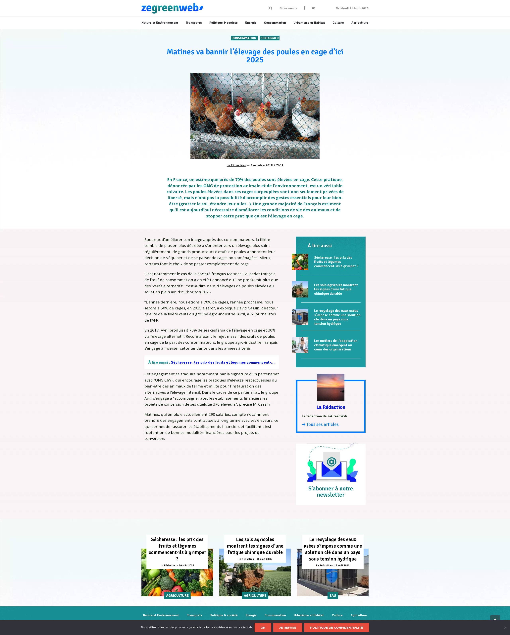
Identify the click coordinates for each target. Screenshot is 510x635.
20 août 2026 (186, 565)
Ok (263, 627)
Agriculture (359, 615)
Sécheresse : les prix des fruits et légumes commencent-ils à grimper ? (233, 362)
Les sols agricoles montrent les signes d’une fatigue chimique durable (336, 289)
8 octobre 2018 (261, 165)
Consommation (244, 38)
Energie (251, 615)
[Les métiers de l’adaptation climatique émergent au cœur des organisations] (300, 345)
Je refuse (287, 627)
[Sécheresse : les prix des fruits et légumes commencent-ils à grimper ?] (300, 262)
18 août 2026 (264, 559)
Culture (337, 615)
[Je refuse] (505, 628)
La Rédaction (236, 165)
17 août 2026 (341, 565)
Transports (194, 615)
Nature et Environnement (161, 615)
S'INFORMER (270, 38)
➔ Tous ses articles (320, 424)
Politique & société (224, 615)
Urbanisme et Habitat (309, 615)
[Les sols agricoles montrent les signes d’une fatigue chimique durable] (300, 289)
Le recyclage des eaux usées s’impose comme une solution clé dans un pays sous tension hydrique (337, 317)
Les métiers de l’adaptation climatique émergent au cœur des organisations (335, 345)
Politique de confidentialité (336, 627)
